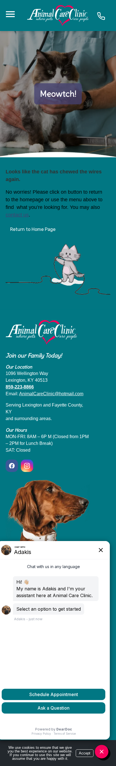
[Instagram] (27, 465)
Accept (84, 753)
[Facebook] (12, 465)
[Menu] (10, 14)
